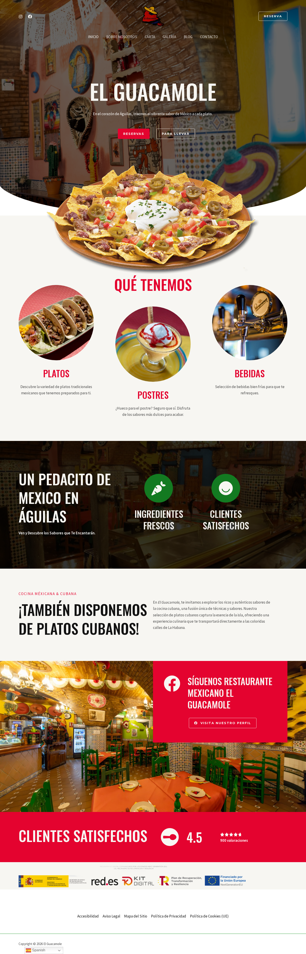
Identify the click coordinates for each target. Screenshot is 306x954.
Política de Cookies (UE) (209, 916)
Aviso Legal (111, 916)
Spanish (38, 950)
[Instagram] (21, 17)
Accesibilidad (88, 916)
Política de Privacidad (168, 916)
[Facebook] (30, 17)
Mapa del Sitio (135, 916)
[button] (273, 16)
